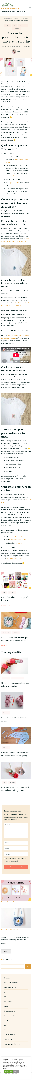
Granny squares (23, 25)
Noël (4, 782)
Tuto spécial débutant (17, 678)
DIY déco (7, 997)
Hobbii (20, 543)
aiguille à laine (14, 183)
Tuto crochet (16, 28)
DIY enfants (8, 1001)
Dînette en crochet (10, 987)
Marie (18, 51)
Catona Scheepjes (17, 536)
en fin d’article (11, 176)
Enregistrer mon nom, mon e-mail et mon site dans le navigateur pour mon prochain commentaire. (15, 860)
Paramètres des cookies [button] (10, 1073)
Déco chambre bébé (11, 983)
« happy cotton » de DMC (18, 540)
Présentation (8, 1030)
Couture (7, 25)
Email (3, 943)
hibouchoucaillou (10, 8)
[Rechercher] (28, 966)
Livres (4, 592)
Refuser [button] (16, 1071)
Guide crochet (9, 1016)
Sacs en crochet (9, 1035)
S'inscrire (6, 951)
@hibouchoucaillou (14, 558)
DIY (14, 25)
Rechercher (7, 959)
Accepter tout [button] (8, 1071)
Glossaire (7, 1006)
